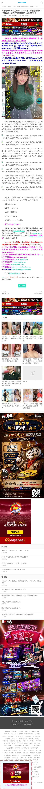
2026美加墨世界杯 (34, 776)
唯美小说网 (7, 755)
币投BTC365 (23, 757)
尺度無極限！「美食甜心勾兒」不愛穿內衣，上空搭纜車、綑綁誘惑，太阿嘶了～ (32, 361)
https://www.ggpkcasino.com (21, 269)
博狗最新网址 (17, 745)
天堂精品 (14, 738)
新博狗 (4, 736)
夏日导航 (35, 760)
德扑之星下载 (37, 767)
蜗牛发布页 (39, 736)
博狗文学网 (37, 743)
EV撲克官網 (15, 755)
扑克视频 (30, 6)
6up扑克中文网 (23, 738)
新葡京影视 (18, 753)
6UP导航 (38, 741)
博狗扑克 (6, 734)
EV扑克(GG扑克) (26, 724)
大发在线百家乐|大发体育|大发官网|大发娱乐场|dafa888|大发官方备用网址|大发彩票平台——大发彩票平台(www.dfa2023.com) (22, 53)
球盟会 (30, 757)
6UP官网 (17, 748)
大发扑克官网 (34, 762)
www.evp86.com (18, 231)
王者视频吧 (11, 736)
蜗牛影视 (12, 741)
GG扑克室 (20, 743)
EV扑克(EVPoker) (14, 224)
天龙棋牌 (20, 734)
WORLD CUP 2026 (26, 755)
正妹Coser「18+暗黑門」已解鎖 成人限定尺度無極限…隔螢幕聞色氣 (32, 406)
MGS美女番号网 (29, 736)
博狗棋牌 (14, 731)
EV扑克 (37, 738)
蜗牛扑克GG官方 (27, 745)
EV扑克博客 (9, 760)
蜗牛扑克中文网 (28, 734)
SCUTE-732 (5, 293)
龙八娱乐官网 (27, 760)
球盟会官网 (7, 757)
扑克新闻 (35, 769)
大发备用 (20, 731)
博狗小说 (25, 741)
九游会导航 (31, 750)
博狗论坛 (27, 731)
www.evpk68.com (20, 262)
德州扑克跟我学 (14, 273)
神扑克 (13, 743)
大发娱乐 (36, 774)
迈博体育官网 (34, 748)
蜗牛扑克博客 (35, 731)
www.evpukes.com (17, 264)
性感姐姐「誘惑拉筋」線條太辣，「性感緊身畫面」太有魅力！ (32, 339)
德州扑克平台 (19, 736)
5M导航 (11, 753)
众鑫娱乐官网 (9, 748)
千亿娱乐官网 (18, 760)
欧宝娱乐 (38, 750)
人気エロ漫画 (23, 750)
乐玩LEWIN (36, 757)
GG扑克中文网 (28, 743)
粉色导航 (37, 734)
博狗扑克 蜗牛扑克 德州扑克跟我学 (22, 3)
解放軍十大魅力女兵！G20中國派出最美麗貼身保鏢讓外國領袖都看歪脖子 (11, 383)
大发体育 (15, 724)
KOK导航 (14, 750)
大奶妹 (25, 381)
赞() (23, 285)
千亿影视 (5, 753)
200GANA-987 (38, 293)
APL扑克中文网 (34, 771)
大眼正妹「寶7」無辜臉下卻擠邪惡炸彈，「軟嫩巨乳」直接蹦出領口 (11, 339)
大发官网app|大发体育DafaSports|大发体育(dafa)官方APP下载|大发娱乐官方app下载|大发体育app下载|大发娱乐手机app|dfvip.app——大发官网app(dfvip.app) (22, 45)
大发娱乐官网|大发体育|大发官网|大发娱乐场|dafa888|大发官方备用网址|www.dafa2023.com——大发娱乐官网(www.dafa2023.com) (22, 60)
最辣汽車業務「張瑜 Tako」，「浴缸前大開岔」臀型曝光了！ (11, 406)
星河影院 (25, 753)
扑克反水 (13, 734)
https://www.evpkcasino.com (21, 267)
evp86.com (36, 233)
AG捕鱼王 (7, 738)
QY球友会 (15, 757)
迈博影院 (32, 753)
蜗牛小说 (18, 741)
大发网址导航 (25, 748)
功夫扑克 (30, 738)
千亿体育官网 (36, 755)
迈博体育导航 (6, 750)
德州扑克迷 (7, 743)
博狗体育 (5, 741)
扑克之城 (35, 764)
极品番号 (32, 741)
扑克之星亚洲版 (8, 745)
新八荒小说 (37, 745)
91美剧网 (38, 753)
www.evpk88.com (22, 259)
